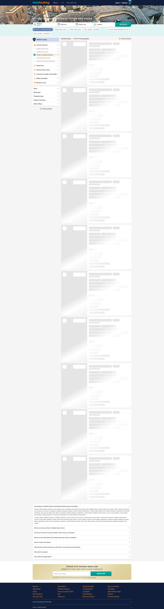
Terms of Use (76, 577)
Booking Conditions (64, 589)
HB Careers (111, 589)
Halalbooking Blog (88, 586)
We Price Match (37, 594)
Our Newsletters (88, 589)
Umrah (35, 591)
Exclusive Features (113, 596)
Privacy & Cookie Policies (89, 577)
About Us (35, 586)
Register (125, 3)
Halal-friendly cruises (114, 591)
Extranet (110, 594)
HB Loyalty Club (72, 3)
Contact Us (61, 596)
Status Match (62, 586)
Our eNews (86, 591)
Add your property (113, 586)
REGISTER (101, 574)
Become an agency (89, 596)
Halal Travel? (37, 589)
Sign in (118, 3)
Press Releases (87, 594)
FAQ (59, 594)
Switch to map (42, 39)
